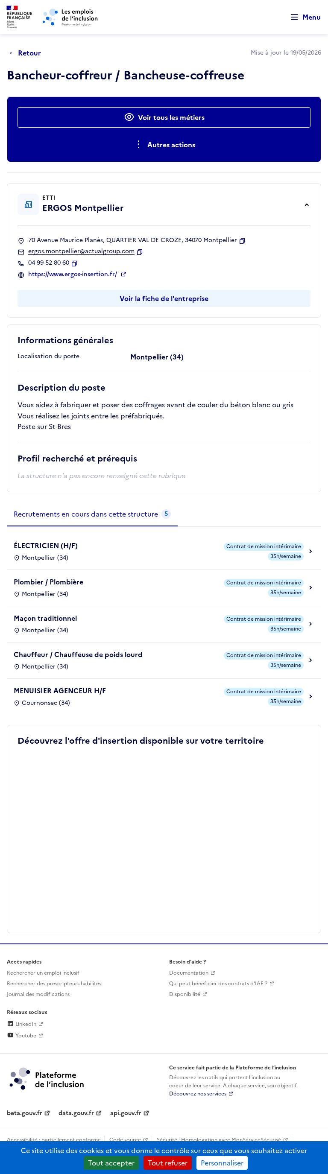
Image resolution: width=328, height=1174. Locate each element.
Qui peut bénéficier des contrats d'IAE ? (218, 983)
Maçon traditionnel (45, 618)
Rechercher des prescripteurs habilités (54, 983)
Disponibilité (184, 994)
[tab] (92, 514)
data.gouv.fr (76, 1113)
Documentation (188, 973)
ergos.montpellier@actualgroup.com (81, 251)
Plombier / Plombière (48, 582)
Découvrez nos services (197, 1094)
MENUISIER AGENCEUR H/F (60, 691)
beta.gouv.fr (24, 1113)
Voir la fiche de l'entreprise (164, 298)
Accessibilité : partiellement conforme (54, 1140)
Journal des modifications (38, 994)
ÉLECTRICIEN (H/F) (46, 545)
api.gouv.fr (125, 1113)
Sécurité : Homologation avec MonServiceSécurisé (219, 1140)
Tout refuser (167, 1163)
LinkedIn (25, 1024)
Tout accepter (111, 1163)
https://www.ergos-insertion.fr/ (73, 274)
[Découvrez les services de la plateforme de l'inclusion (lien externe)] (47, 1078)
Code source (125, 1140)
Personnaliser (222, 1163)
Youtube (25, 1036)
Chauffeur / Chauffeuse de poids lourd (78, 654)
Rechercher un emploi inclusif (43, 973)
